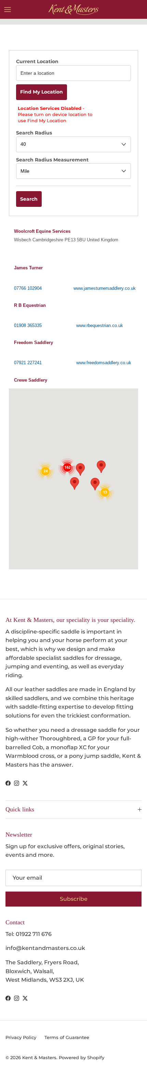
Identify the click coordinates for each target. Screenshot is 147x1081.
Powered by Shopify (81, 1057)
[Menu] (7, 9)
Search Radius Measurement (52, 160)
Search (29, 199)
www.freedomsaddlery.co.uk (103, 362)
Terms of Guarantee (66, 1037)
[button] (73, 241)
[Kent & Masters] (73, 9)
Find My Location (41, 92)
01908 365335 (28, 325)
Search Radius (34, 133)
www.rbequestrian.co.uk (99, 325)
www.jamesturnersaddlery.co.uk (105, 288)
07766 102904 (28, 288)
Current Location (37, 61)
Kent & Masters (39, 1057)
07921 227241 (28, 362)
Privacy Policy (20, 1037)
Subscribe (74, 899)
